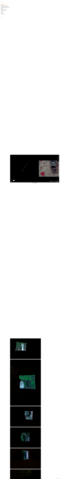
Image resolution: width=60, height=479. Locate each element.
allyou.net (59, 478)
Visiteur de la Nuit (3, 4)
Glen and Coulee (3, 9)
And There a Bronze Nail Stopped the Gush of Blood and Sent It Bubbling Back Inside (5, 7)
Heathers (2, 11)
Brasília (2, 8)
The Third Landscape (4, 10)
